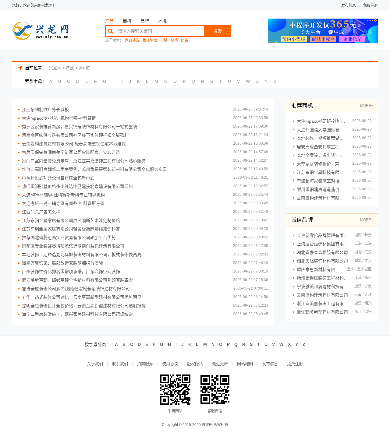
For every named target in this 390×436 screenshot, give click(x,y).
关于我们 (95, 363)
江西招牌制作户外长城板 (45, 109)
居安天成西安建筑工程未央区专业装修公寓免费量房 (321, 146)
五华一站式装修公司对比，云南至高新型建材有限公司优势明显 (81, 297)
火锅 (164, 41)
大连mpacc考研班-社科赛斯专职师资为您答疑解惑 (321, 121)
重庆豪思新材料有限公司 (319, 269)
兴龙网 (55, 67)
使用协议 (170, 363)
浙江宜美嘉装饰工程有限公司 (322, 303)
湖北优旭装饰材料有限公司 (322, 260)
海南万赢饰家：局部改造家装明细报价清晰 (62, 263)
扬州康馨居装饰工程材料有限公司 (322, 278)
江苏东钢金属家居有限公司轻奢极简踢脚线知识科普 (71, 229)
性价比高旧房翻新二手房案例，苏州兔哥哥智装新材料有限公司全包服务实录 (94, 169)
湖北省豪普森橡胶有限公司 (322, 252)
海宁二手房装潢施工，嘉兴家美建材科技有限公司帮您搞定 (77, 314)
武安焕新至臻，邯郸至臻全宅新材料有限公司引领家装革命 (77, 280)
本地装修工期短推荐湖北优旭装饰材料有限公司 (321, 138)
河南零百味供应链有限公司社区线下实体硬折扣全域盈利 (75, 135)
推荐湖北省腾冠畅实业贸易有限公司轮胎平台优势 (69, 237)
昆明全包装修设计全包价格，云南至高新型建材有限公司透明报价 (84, 305)
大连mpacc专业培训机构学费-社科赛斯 (59, 118)
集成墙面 (150, 41)
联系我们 (120, 363)
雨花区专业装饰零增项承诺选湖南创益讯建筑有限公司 (73, 246)
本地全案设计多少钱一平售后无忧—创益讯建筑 (321, 155)
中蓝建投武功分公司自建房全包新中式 (58, 177)
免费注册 (370, 5)
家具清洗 (132, 41)
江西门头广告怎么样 (41, 211)
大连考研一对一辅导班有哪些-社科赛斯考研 (63, 203)
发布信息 (348, 5)
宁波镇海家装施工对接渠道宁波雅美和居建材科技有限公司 (321, 180)
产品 (109, 21)
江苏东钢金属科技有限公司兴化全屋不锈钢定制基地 (321, 172)
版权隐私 (195, 363)
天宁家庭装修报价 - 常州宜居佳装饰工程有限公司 (321, 163)
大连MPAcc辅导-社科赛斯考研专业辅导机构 (63, 194)
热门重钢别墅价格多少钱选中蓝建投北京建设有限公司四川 (77, 186)
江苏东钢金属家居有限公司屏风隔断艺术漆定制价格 (71, 220)
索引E (84, 67)
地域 (162, 21)
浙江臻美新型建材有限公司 (322, 312)
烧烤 (174, 41)
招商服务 (145, 363)
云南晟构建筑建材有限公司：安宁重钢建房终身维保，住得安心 (321, 197)
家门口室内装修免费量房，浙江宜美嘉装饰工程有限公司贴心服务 (84, 160)
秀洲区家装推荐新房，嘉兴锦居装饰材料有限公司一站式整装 (79, 126)
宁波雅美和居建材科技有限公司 (322, 286)
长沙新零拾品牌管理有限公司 (322, 235)
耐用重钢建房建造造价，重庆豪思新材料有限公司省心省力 (321, 189)
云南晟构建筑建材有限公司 (322, 295)
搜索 (217, 31)
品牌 (144, 21)
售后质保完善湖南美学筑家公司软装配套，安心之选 (71, 152)
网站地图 (245, 363)
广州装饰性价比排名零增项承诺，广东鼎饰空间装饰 (71, 271)
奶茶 (184, 41)
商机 (127, 21)
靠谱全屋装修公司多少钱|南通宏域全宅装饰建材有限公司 (76, 288)
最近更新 (220, 363)
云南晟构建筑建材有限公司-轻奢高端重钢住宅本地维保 (74, 143)
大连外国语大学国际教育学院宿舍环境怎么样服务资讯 (321, 129)
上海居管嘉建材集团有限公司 (322, 243)
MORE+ (366, 106)
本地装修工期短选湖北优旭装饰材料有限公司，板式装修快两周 (81, 254)
